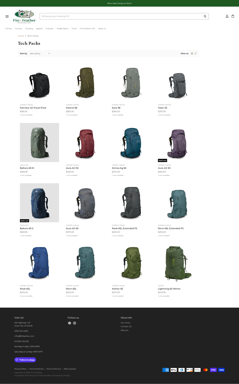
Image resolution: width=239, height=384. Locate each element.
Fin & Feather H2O (87, 29)
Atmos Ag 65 (119, 168)
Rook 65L (25, 288)
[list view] (195, 53)
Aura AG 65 (72, 228)
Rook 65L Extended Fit (124, 228)
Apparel (39, 29)
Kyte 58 (116, 107)
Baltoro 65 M (27, 168)
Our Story (125, 322)
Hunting (18, 29)
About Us (102, 29)
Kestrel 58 (71, 107)
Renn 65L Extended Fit (171, 228)
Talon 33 (162, 107)
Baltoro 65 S (26, 228)
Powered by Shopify (61, 375)
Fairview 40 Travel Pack (33, 107)
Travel (74, 29)
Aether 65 (117, 288)
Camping (29, 29)
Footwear (50, 29)
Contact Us (126, 326)
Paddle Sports (62, 29)
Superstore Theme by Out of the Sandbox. (33, 375)
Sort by (23, 53)
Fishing (9, 29)
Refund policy (70, 369)
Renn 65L (71, 288)
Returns (124, 330)
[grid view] (192, 53)
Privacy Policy (20, 369)
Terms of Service (36, 369)
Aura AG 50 (72, 168)
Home (21, 36)
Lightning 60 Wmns (169, 288)
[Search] (205, 16)
